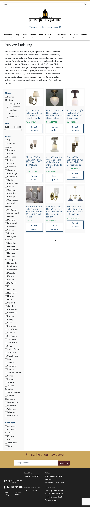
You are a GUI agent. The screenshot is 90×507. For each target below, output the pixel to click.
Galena (10, 229)
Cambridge (12, 173)
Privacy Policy (6, 493)
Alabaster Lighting (11, 35)
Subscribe (63, 463)
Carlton (10, 180)
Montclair (11, 283)
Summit (10, 362)
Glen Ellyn (11, 243)
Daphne (11, 216)
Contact (83, 35)
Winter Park (12, 415)
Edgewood (12, 223)
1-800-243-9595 (51, 27)
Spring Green (13, 349)
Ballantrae (12, 150)
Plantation (12, 312)
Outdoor (32, 35)
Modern (10, 436)
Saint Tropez (13, 329)
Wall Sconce (14, 116)
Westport (11, 405)
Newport (11, 296)
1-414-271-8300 (31, 490)
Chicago (11, 196)
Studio (10, 359)
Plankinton (12, 309)
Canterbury (12, 176)
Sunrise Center (14, 372)
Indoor (23, 35)
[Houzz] (9, 487)
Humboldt (12, 263)
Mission (10, 279)
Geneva (10, 233)
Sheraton (11, 339)
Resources (74, 35)
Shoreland (12, 342)
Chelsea (11, 190)
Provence (11, 316)
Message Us (36, 27)
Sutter (10, 375)
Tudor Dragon (13, 392)
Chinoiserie (12, 200)
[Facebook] (5, 487)
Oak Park (11, 302)
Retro (9, 322)
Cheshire (11, 193)
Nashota (11, 289)
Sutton (10, 379)
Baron (10, 153)
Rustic (10, 439)
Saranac (11, 332)
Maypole (11, 273)
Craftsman (12, 210)
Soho (9, 346)
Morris (10, 286)
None (9, 299)
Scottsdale (12, 336)
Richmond (12, 326)
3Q (8, 140)
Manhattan (12, 269)
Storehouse (12, 356)
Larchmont (12, 266)
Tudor (10, 446)
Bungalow (11, 166)
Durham (11, 220)
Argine (10, 147)
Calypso (11, 170)
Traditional (12, 443)
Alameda (11, 143)
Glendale (11, 246)
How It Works (62, 35)
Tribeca (10, 382)
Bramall (10, 163)
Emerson (11, 226)
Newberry (12, 293)
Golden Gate (13, 249)
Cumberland (13, 213)
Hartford (11, 253)
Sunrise (10, 369)
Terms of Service (18, 493)
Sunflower (12, 366)
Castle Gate (12, 183)
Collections (49, 35)
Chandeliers (14, 106)
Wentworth (12, 402)
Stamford (11, 352)
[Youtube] (21, 487)
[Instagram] (13, 487)
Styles (40, 35)
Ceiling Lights (15, 103)
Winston (11, 412)
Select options (34, 128)
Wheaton (11, 409)
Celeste (10, 186)
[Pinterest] (17, 487)
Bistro (10, 160)
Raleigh (10, 319)
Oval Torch (12, 306)
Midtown (11, 276)
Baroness (11, 156)
